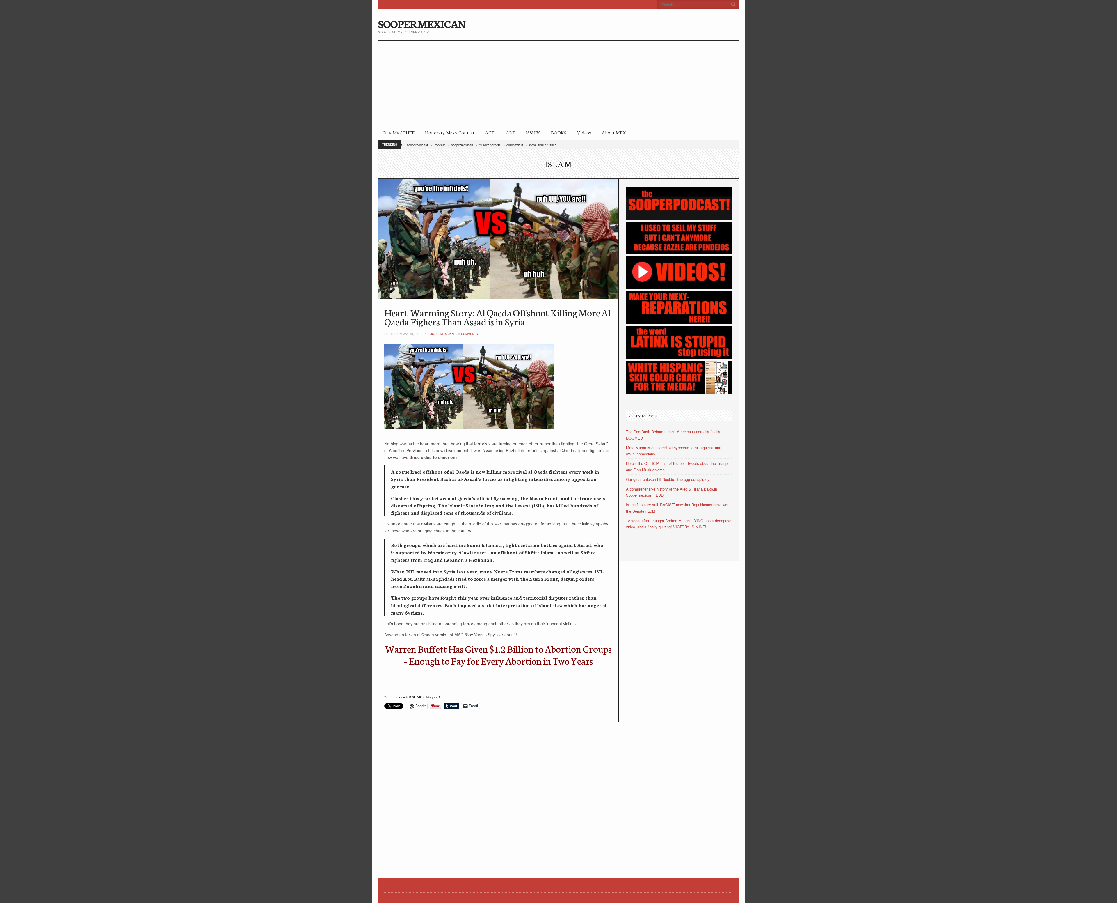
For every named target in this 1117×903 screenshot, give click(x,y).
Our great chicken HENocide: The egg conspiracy (667, 479)
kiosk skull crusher (542, 144)
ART (510, 132)
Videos (584, 132)
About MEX (614, 132)
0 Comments (468, 334)
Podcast (439, 144)
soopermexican (462, 144)
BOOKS (558, 132)
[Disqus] (498, 794)
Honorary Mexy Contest (449, 132)
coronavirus (514, 144)
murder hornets (490, 144)
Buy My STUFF (399, 132)
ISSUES (533, 132)
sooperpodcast (417, 144)
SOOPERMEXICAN (421, 23)
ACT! (490, 132)
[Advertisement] (558, 85)
